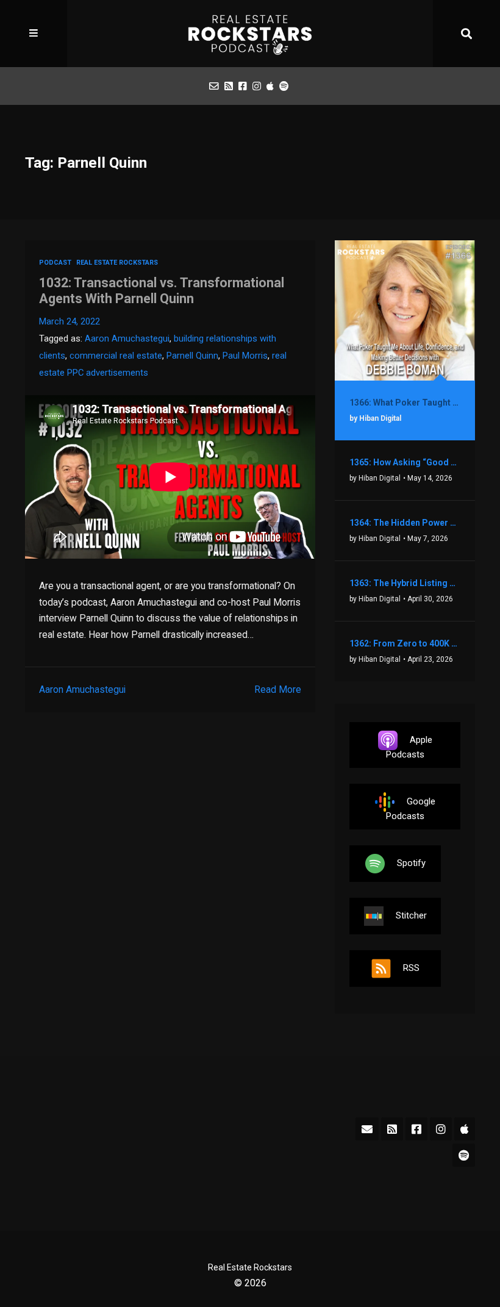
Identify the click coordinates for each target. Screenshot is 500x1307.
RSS (411, 967)
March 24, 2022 (69, 321)
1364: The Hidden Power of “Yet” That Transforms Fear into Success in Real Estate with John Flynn (404, 523)
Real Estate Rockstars (117, 263)
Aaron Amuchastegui (127, 338)
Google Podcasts (410, 809)
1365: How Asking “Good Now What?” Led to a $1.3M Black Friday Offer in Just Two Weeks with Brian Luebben (404, 462)
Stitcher (411, 915)
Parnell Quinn (192, 355)
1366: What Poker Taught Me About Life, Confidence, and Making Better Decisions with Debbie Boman (404, 402)
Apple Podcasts (409, 747)
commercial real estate (116, 355)
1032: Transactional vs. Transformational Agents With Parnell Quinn (161, 290)
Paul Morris (245, 355)
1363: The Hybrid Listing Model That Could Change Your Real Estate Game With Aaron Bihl (404, 583)
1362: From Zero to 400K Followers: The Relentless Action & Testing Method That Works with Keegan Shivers (404, 643)
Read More (277, 689)
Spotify (411, 863)
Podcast (55, 263)
